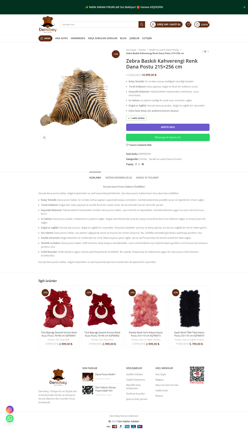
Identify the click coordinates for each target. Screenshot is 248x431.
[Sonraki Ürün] (208, 51)
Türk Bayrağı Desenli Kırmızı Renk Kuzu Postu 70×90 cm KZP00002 (102, 334)
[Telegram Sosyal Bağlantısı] (143, 164)
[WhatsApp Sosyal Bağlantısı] (139, 164)
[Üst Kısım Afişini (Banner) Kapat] (244, 7)
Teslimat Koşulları (135, 393)
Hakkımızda (161, 390)
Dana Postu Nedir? (105, 374)
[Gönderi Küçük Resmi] (87, 377)
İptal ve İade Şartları (137, 399)
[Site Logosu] (47, 24)
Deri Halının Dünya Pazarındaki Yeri (105, 389)
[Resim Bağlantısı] (58, 377)
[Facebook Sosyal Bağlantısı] (135, 164)
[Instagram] (10, 409)
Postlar (142, 49)
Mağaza (159, 379)
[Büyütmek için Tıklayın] (44, 137)
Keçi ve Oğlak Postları (149, 339)
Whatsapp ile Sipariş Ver (168, 137)
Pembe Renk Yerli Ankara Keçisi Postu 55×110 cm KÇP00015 (146, 334)
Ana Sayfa (131, 49)
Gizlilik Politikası (134, 374)
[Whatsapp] (10, 418)
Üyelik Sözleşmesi (135, 379)
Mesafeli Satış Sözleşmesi (133, 386)
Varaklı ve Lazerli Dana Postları (164, 49)
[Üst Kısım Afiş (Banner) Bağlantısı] (119, 7)
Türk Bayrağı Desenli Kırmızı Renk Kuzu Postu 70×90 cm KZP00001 (59, 334)
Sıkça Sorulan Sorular (167, 385)
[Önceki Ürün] (202, 51)
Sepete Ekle (168, 127)
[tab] (95, 176)
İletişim (159, 395)
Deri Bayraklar (63, 339)
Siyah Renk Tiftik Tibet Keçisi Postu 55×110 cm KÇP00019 (189, 334)
